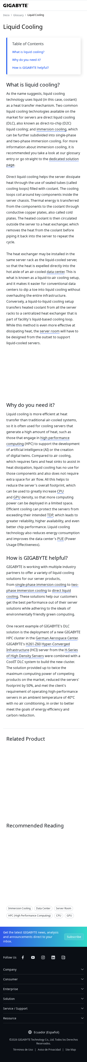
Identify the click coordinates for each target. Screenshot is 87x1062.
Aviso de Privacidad (49, 1049)
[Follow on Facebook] (23, 957)
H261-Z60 (33, 644)
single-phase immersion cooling (40, 584)
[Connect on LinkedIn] (53, 957)
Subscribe (74, 937)
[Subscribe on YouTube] (33, 957)
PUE (60, 538)
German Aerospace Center (56, 638)
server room (50, 331)
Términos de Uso (23, 1049)
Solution (14, 868)
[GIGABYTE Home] (16, 5)
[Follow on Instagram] (43, 957)
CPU (60, 491)
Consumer (10, 979)
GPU (16, 497)
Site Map (70, 1049)
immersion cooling (52, 129)
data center (55, 271)
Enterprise (10, 989)
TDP (50, 515)
